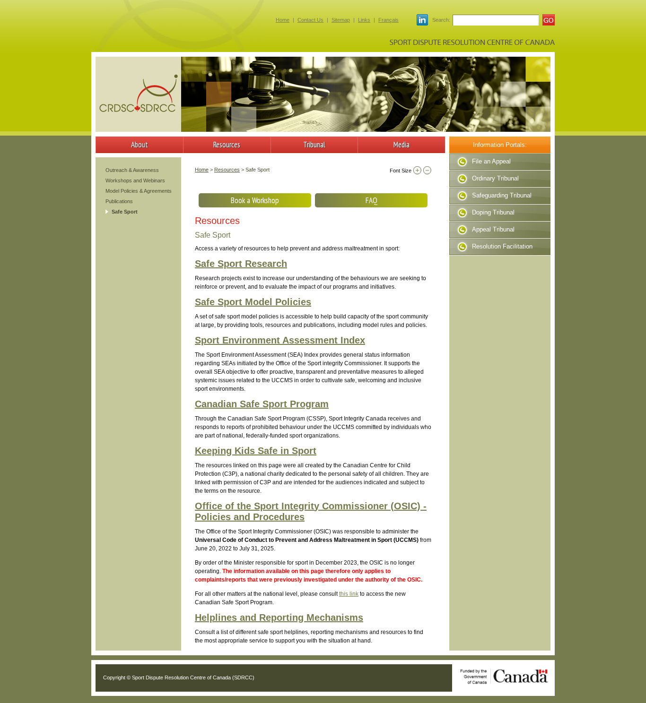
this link (348, 594)
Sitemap (341, 20)
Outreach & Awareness (132, 170)
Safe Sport (125, 211)
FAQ (371, 200)
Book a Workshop (255, 200)
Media (401, 144)
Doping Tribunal (493, 212)
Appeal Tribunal (493, 229)
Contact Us (310, 20)
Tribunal (314, 144)
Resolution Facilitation (502, 246)
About (139, 144)
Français (388, 20)
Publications (119, 201)
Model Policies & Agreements (138, 191)
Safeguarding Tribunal (502, 195)
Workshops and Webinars (135, 180)
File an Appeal (491, 161)
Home (282, 20)
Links (364, 20)
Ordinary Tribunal (495, 178)
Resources (226, 144)
